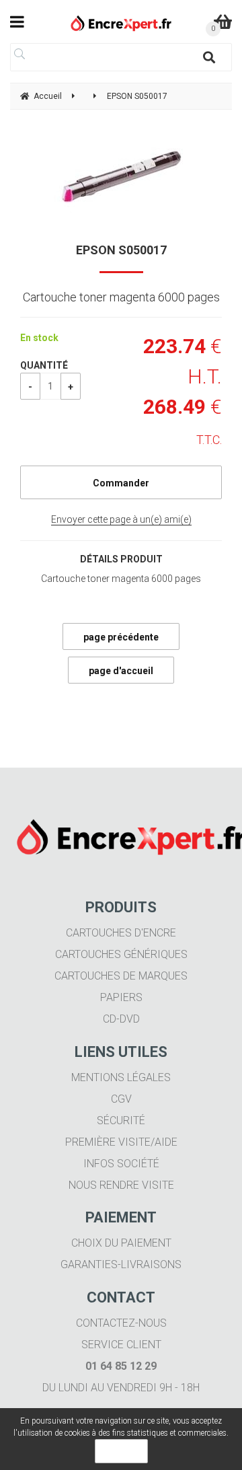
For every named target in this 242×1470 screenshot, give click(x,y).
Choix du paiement (121, 1243)
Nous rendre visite (121, 1185)
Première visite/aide (121, 1142)
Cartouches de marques (121, 975)
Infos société (121, 1163)
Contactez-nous (121, 1323)
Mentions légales (121, 1077)
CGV (121, 1099)
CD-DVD (121, 1019)
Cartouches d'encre (121, 932)
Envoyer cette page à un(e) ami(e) (121, 519)
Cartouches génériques (121, 954)
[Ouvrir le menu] (17, 21)
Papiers (121, 997)
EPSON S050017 (121, 250)
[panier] (223, 21)
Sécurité (121, 1120)
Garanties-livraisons (121, 1264)
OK (121, 1451)
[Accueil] (121, 23)
